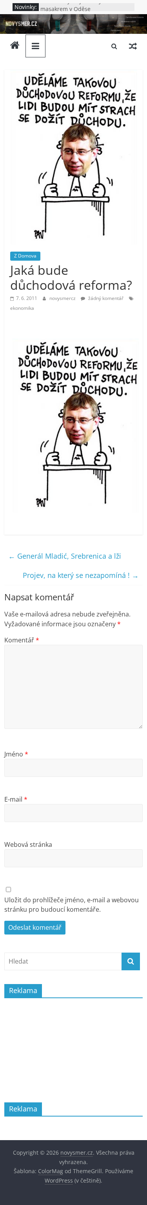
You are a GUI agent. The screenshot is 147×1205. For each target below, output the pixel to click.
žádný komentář (105, 298)
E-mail (15, 799)
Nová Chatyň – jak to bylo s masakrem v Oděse (75, 9)
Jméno (16, 754)
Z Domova (25, 255)
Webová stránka (28, 844)
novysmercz (63, 298)
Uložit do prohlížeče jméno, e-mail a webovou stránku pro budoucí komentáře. (71, 905)
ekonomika (22, 308)
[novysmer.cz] (73, 19)
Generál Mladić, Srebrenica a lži (64, 556)
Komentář (21, 640)
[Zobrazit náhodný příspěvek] (133, 46)
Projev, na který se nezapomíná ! (81, 575)
